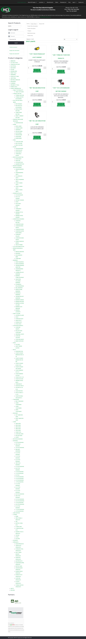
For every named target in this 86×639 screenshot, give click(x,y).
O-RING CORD (19, 526)
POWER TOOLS (14, 86)
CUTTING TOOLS (14, 62)
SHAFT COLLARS (16, 313)
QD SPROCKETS (19, 561)
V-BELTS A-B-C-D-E (20, 377)
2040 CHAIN (18, 423)
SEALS (14, 342)
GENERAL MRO (14, 71)
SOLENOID (15, 540)
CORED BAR (18, 258)
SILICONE (18, 538)
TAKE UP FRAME (19, 244)
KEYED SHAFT (19, 158)
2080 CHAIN (18, 428)
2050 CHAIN (18, 425)
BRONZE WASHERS (20, 251)
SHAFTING (18, 160)
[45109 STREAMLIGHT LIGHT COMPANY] (37, 48)
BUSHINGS (18, 253)
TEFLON (17, 535)
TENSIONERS (16, 399)
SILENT (17, 437)
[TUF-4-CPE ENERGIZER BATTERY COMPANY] (61, 82)
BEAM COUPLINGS (19, 341)
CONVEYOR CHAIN (19, 224)
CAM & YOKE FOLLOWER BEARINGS (18, 281)
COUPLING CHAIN (19, 433)
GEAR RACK (18, 129)
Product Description (31, 28)
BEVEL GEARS (18, 126)
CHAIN (14, 421)
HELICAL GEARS (19, 131)
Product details (37, 71)
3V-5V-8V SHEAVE (19, 195)
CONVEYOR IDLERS (20, 229)
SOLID (17, 317)
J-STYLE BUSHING (19, 482)
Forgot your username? (14, 50)
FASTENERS (13, 67)
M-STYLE (17, 475)
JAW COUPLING (16, 512)
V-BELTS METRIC (19, 390)
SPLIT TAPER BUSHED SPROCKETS (18, 554)
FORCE (12, 624)
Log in (16, 43)
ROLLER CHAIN (19, 435)
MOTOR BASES (19, 103)
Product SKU (41, 23)
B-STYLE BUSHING (20, 442)
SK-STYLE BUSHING (20, 504)
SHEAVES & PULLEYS (17, 193)
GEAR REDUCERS (19, 122)
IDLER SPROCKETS (20, 543)
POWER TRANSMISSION (16, 88)
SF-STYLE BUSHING (20, 499)
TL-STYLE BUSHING (20, 509)
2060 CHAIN (18, 427)
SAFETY (12, 588)
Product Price (30, 35)
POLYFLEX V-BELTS (20, 385)
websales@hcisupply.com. (45, 17)
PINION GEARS (19, 134)
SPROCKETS (15, 542)
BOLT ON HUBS (19, 143)
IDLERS (14, 146)
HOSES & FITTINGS (15, 76)
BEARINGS (15, 260)
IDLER (17, 201)
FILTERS (12, 69)
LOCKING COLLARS (20, 315)
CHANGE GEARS (19, 128)
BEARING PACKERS (20, 301)
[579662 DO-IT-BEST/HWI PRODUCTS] (61, 49)
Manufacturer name (31, 33)
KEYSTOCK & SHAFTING (18, 157)
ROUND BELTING (19, 351)
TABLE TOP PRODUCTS (18, 90)
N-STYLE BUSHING (20, 476)
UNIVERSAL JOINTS (20, 334)
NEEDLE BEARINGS (20, 263)
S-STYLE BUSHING (19, 502)
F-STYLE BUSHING (19, 473)
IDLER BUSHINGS (19, 148)
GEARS (14, 124)
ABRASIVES (13, 61)
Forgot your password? (14, 53)
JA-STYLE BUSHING (20, 447)
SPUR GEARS (18, 136)
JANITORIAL (13, 78)
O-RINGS (15, 514)
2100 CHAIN (18, 430)
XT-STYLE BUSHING (20, 466)
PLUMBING (13, 83)
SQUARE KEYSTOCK (20, 164)
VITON (17, 537)
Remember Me (13, 39)
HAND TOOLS (13, 73)
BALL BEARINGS (19, 287)
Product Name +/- (34, 23)
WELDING (13, 590)
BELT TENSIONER (19, 401)
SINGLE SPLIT (19, 320)
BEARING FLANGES (20, 299)
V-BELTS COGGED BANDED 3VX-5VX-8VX (19, 360)
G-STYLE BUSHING (20, 478)
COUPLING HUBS (19, 141)
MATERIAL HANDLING (15, 79)
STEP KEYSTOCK (19, 162)
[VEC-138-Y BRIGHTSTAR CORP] (37, 115)
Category (29, 30)
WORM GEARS (19, 138)
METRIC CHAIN (19, 566)
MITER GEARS (19, 133)
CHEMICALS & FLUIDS (15, 64)
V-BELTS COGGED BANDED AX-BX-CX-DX (20, 354)
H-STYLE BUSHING (20, 480)
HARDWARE (13, 74)
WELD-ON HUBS (19, 145)
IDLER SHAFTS (19, 152)
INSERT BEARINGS (20, 262)
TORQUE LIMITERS (17, 93)
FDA (16, 521)
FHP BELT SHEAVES (20, 200)
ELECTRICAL (13, 66)
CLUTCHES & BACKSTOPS (18, 246)
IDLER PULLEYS (19, 150)
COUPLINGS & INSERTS (18, 325)
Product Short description (32, 26)
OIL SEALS (18, 344)
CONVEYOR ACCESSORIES (18, 219)
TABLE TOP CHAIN (20, 91)
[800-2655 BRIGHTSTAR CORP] (37, 82)
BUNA (17, 516)
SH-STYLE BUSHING (20, 500)
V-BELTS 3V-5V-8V (19, 378)
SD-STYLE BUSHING (20, 494)
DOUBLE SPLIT (19, 322)
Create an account (13, 47)
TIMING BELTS (19, 384)
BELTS (14, 349)
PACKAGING (13, 81)
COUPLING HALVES (20, 339)
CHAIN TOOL (18, 432)
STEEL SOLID (18, 323)
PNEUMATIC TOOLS (15, 85)
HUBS (14, 140)
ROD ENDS (15, 413)
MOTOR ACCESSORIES (18, 439)
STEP (17, 207)
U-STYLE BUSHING (20, 511)
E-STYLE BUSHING (19, 471)
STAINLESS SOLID (19, 318)
